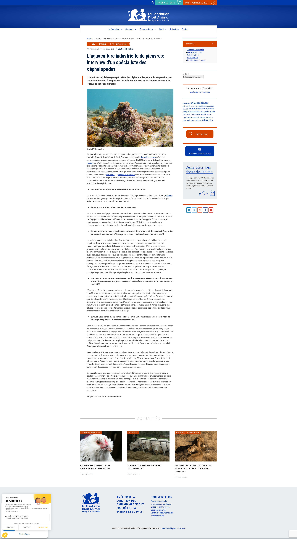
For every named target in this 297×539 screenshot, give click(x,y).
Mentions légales (24, 534)
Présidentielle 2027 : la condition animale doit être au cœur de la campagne (193, 468)
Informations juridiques (161, 504)
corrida (206, 112)
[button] (200, 44)
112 (93, 43)
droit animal (186, 114)
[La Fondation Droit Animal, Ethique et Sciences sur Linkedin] (188, 210)
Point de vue (96, 433)
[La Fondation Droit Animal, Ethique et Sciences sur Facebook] (205, 210)
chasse (185, 109)
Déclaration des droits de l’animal (199, 169)
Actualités (174, 29)
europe (209, 114)
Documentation (146, 29)
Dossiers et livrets (158, 509)
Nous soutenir (166, 2)
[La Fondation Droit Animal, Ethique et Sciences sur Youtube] (210, 210)
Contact (185, 29)
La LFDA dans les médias (196, 60)
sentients (110, 174)
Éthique (102, 43)
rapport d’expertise (126, 174)
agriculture (186, 103)
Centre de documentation (162, 512)
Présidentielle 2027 (197, 2)
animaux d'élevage (199, 103)
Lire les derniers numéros (200, 92)
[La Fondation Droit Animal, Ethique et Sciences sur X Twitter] (194, 210)
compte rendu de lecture (193, 111)
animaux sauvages (206, 106)
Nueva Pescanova (148, 157)
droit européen (195, 114)
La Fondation (113, 29)
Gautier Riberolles (125, 48)
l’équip (169, 195)
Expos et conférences (160, 506)
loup (184, 120)
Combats (129, 29)
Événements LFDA (192, 433)
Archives (186, 74)
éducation (207, 120)
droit (212, 111)
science (198, 120)
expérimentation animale (191, 117)
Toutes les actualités (195, 50)
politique (190, 120)
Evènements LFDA (194, 52)
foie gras (202, 117)
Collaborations (193, 55)
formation (209, 117)
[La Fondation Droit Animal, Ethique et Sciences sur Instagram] (199, 210)
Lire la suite (86, 474)
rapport (90, 163)
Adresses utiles (157, 515)
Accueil (90, 39)
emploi (203, 114)
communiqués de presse (201, 108)
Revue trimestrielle (118, 43)
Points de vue (192, 57)
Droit (161, 29)
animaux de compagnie (190, 106)
